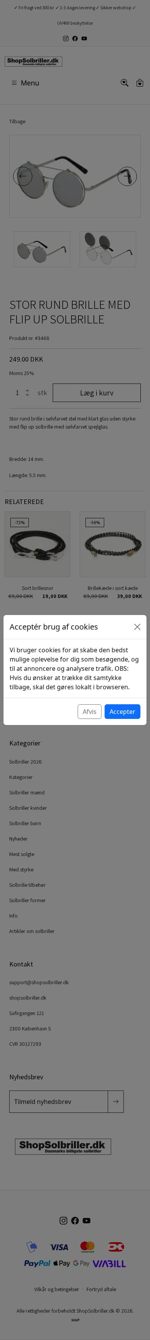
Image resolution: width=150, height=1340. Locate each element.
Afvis (90, 711)
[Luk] (137, 627)
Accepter (122, 711)
